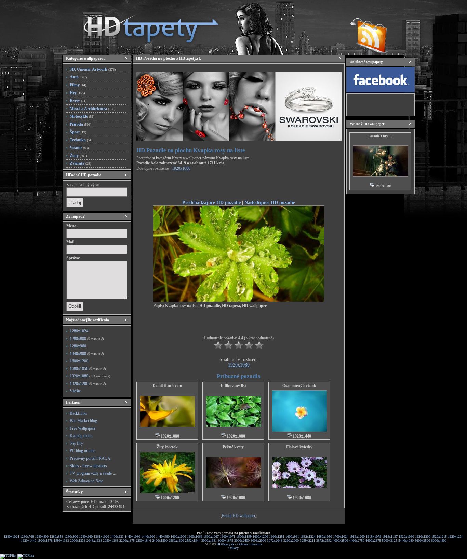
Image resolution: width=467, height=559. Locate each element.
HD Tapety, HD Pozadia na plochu (145, 25)
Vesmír (79, 147)
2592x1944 (192, 540)
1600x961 (292, 537)
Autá (78, 77)
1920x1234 (455, 537)
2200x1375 (127, 540)
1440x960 (163, 537)
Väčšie (75, 391)
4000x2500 (340, 540)
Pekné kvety (233, 447)
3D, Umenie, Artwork (93, 69)
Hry (77, 92)
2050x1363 (110, 540)
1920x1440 (28, 540)
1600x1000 (178, 537)
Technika (81, 140)
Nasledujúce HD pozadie (269, 202)
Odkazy (233, 548)
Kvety (78, 100)
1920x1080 (90, 376)
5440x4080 (406, 540)
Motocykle (82, 116)
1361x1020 (101, 537)
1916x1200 (357, 537)
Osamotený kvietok (299, 385)
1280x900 (71, 537)
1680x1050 (88, 368)
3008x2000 (258, 540)
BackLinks (78, 413)
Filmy (78, 85)
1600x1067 (211, 537)
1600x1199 (244, 537)
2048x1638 (94, 540)
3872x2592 (324, 540)
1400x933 (117, 537)
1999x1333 (61, 540)
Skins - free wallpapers (88, 465)
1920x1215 (439, 537)
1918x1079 (373, 537)
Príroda (80, 124)
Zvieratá (80, 163)
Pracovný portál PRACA (90, 458)
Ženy (78, 155)
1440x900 (87, 353)
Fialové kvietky (299, 447)
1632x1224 (308, 537)
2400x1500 (160, 540)
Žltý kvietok (167, 447)
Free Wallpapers (83, 428)
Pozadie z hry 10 (380, 136)
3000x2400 (242, 540)
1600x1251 (276, 537)
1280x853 (56, 537)
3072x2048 (274, 540)
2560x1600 (176, 540)
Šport (78, 132)
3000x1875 (225, 540)
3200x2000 (291, 540)
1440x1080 (132, 537)
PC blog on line (82, 450)
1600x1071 (227, 537)
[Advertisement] (239, 186)
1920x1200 (88, 383)
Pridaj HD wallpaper (238, 515)
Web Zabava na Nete (86, 480)
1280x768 (27, 537)
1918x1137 (390, 537)
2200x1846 (143, 540)
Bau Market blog (83, 420)
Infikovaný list (233, 385)
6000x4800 (438, 540)
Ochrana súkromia (249, 544)
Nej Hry (76, 443)
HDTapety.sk (225, 544)
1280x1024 (79, 331)
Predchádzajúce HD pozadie (211, 202)
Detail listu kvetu (167, 385)
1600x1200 (79, 361)
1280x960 (78, 346)
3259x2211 (307, 540)
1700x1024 (340, 537)
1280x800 (87, 338)
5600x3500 (422, 540)
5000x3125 (389, 540)
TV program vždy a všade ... (93, 473)
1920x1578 (45, 540)
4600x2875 (373, 540)
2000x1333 (77, 540)
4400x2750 (356, 540)
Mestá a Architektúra (92, 108)
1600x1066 (194, 537)
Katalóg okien (81, 435)
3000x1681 (209, 540)
